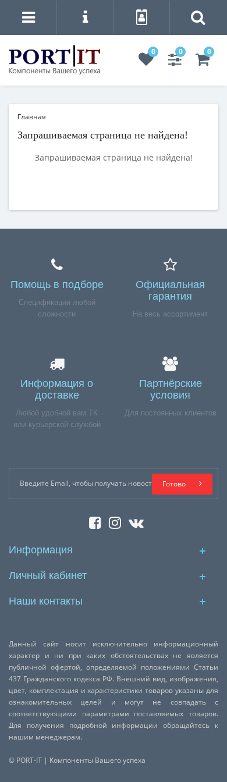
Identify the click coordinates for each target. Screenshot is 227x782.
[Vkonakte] (133, 520)
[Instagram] (112, 520)
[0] (146, 62)
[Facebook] (92, 520)
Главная (31, 117)
